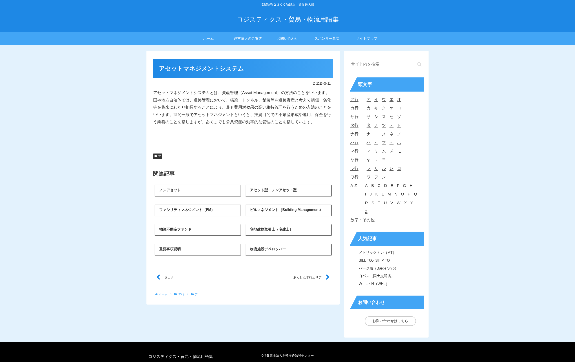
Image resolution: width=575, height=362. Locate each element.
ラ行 (354, 168)
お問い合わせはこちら (390, 321)
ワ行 (354, 177)
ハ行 (354, 142)
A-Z (353, 185)
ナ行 (354, 134)
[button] (419, 64)
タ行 (354, 125)
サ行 (354, 116)
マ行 (354, 151)
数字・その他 (362, 220)
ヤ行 (354, 160)
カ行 (354, 108)
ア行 (354, 99)
